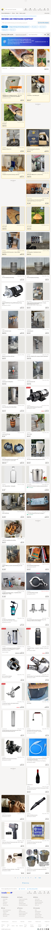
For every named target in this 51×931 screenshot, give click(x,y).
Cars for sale (37, 899)
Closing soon (5, 902)
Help (36, 910)
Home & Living (5, 905)
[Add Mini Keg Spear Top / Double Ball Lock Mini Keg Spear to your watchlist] (48, 658)
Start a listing (29, 893)
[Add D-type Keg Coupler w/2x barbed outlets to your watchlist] (23, 685)
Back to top (26, 883)
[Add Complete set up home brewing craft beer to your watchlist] (23, 156)
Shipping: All (4, 29)
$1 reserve (5, 903)
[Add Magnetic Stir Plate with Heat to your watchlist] (23, 338)
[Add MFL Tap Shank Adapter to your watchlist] (23, 658)
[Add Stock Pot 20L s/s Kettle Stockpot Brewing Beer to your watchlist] (48, 851)
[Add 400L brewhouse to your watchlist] (23, 495)
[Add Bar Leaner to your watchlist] (23, 208)
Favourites (40, 893)
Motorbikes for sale (38, 900)
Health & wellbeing (22, 914)
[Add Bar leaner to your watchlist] (23, 105)
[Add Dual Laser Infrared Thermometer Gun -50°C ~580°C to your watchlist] (23, 824)
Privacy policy (25, 925)
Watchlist (35, 893)
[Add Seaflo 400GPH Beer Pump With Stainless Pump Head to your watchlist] (23, 284)
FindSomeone (47, 921)
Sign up (44, 9)
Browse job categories (7, 910)
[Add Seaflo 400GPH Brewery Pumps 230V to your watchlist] (48, 388)
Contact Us (47, 925)
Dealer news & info (38, 903)
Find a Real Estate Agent (23, 905)
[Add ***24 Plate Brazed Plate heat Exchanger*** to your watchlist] (48, 495)
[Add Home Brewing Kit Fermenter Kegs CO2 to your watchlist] (23, 441)
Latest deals (5, 899)
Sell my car (37, 905)
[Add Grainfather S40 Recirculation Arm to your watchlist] (48, 712)
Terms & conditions (32, 925)
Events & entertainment (23, 913)
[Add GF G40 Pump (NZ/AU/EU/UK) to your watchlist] (23, 601)
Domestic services (22, 911)
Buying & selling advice (39, 902)
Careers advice (5, 911)
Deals (17, 13)
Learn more (22, 888)
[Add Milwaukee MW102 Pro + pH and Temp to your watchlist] (48, 156)
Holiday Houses (38, 921)
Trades (20, 910)
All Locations (34, 26)
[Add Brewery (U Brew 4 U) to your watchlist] (23, 131)
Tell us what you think (33, 888)
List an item (47, 13)
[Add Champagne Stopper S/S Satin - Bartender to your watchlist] (23, 851)
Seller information (38, 916)
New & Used (42, 26)
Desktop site (2, 925)
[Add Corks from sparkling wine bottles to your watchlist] (23, 522)
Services (21, 908)
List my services (22, 916)
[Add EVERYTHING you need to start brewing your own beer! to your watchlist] (23, 547)
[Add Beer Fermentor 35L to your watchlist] (48, 363)
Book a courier (22, 13)
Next (40, 877)
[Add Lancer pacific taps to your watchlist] (23, 415)
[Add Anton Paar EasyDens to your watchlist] (23, 796)
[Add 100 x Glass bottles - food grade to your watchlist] (23, 467)
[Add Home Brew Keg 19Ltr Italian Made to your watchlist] (23, 388)
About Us (8, 925)
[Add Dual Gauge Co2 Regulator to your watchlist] (23, 363)
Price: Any (12, 29)
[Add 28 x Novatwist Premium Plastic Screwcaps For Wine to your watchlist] (48, 769)
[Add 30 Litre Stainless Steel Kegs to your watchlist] (48, 259)
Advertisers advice (6, 914)
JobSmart (4, 913)
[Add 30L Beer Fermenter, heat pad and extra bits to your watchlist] (48, 441)
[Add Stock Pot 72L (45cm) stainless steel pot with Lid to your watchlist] (48, 467)
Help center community (39, 917)
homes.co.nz (14, 921)
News (17, 925)
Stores (13, 13)
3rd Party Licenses (38, 914)
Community (37, 908)
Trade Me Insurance (4, 921)
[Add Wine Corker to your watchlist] (48, 415)
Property (21, 897)
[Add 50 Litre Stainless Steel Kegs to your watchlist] (23, 259)
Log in (48, 9)
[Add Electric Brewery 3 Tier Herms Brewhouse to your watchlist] (48, 181)
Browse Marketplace (5, 13)
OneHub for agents (22, 903)
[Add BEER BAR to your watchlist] (48, 685)
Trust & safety (37, 913)
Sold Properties (21, 900)
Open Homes (21, 902)
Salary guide (5, 916)
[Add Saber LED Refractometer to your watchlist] (48, 796)
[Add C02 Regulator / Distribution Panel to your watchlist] (48, 234)
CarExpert (30, 921)
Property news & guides (23, 899)
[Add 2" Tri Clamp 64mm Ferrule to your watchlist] (48, 574)
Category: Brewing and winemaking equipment (19, 26)
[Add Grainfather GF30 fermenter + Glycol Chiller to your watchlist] (23, 234)
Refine (4, 26)
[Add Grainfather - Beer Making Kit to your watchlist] (48, 77)
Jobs (4, 908)
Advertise (21, 925)
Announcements (38, 911)
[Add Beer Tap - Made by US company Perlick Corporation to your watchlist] (48, 338)
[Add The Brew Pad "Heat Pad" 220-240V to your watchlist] (48, 824)
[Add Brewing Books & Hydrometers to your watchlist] (48, 547)
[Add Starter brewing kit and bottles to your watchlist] (48, 131)
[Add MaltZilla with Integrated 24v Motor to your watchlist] (23, 740)
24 (35, 877)
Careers (13, 925)
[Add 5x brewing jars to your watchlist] (48, 312)
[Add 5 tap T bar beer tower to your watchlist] (23, 312)
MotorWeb (22, 921)
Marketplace (5, 897)
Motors (36, 897)
